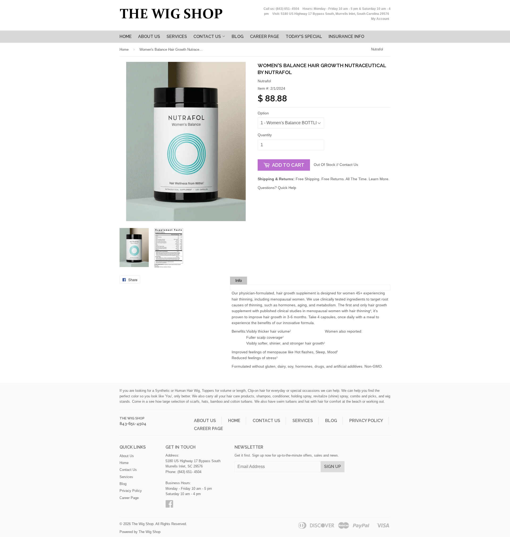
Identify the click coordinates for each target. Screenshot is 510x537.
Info (238, 280)
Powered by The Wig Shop (140, 532)
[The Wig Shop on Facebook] (169, 506)
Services (177, 36)
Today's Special (304, 36)
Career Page (208, 428)
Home (126, 36)
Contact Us (207, 36)
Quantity (265, 135)
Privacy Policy (366, 420)
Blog (238, 36)
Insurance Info (346, 36)
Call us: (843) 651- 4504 (281, 9)
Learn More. (379, 179)
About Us (149, 36)
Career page (264, 36)
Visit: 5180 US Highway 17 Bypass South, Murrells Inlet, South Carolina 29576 (330, 14)
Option (263, 113)
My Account (380, 19)
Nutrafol (377, 49)
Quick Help (287, 188)
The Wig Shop (132, 418)
